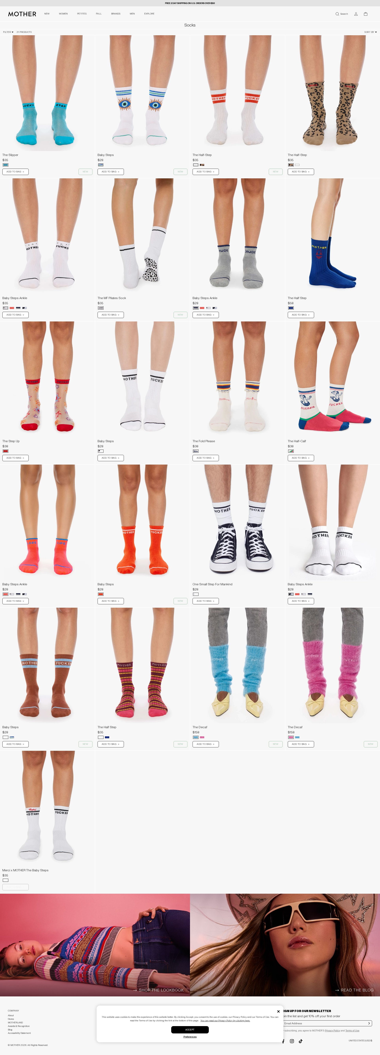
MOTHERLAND (15, 1022)
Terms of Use (352, 1030)
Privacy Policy (332, 1030)
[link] (47, 102)
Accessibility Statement (19, 1033)
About (11, 1015)
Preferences (190, 1037)
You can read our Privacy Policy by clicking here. (225, 1020)
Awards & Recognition (19, 1026)
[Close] (278, 1011)
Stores (11, 1019)
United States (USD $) (360, 1040)
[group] (47, 93)
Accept (189, 1029)
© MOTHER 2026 (17, 1045)
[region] (47, 93)
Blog (10, 1029)
